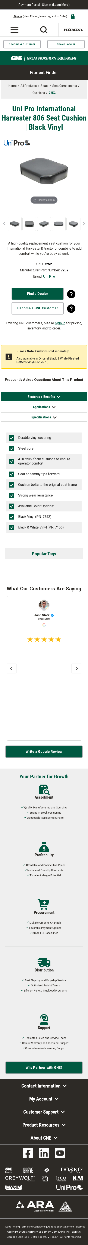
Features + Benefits (41, 396)
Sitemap (80, 1226)
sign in (60, 323)
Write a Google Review (44, 752)
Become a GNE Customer (37, 308)
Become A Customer (22, 44)
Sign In (46, 4)
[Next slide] (77, 668)
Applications (41, 407)
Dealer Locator (66, 44)
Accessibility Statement (60, 1226)
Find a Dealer (37, 294)
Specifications (41, 417)
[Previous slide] (11, 668)
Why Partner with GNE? (44, 1068)
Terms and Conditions (33, 1226)
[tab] (44, 396)
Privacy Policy (11, 1226)
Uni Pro (49, 276)
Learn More (61, 4)
